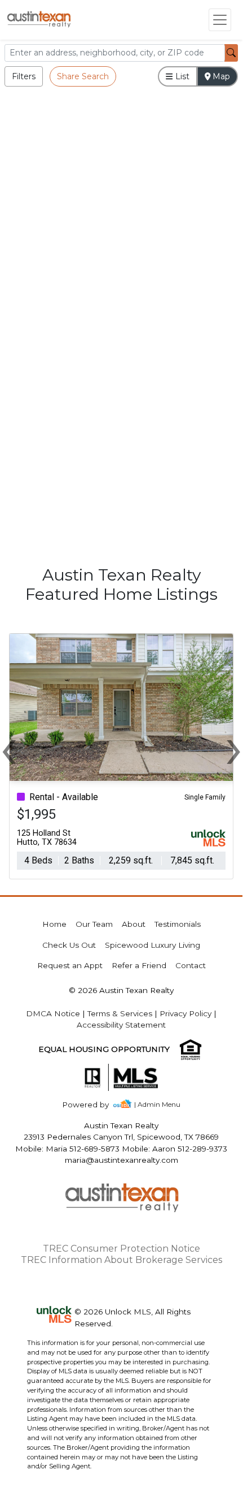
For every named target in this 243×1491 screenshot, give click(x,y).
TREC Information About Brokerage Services (121, 1259)
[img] (92, 1104)
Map (220, 76)
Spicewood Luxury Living (152, 944)
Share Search (83, 76)
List (181, 76)
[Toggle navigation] (220, 19)
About (133, 924)
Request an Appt (70, 965)
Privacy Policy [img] (185, 1013)
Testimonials (177, 924)
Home (54, 924)
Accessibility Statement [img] (121, 1024)
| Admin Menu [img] (157, 1104)
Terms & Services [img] (119, 1013)
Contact (190, 965)
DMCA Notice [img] (53, 1013)
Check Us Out (69, 944)
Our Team (94, 924)
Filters (24, 76)
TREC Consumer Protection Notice (121, 1248)
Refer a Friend (139, 965)
